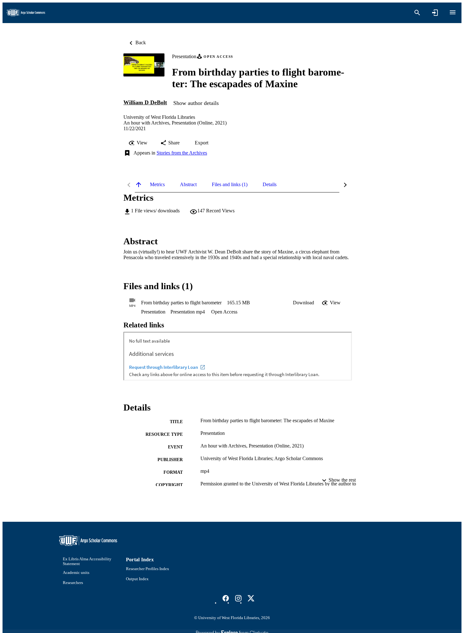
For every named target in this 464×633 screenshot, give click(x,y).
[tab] (157, 184)
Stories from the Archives (182, 152)
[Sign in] (435, 12)
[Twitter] (251, 598)
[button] (303, 302)
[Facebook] (225, 598)
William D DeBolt (145, 102)
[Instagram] (238, 598)
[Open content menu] (452, 12)
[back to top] (138, 184)
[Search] (417, 12)
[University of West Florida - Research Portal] (26, 13)
